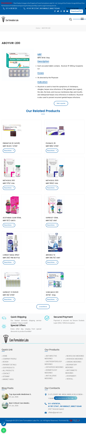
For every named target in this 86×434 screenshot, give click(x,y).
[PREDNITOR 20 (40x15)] (21, 130)
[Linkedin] (64, 11)
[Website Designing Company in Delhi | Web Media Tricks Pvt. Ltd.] (75, 420)
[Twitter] (58, 11)
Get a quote (61, 103)
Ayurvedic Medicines (75, 359)
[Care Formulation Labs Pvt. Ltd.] (10, 19)
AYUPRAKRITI (71, 376)
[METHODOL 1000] (64, 167)
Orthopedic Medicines (54, 367)
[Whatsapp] (3, 430)
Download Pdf (76, 11)
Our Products (8, 368)
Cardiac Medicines (74, 362)
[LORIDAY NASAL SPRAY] (21, 242)
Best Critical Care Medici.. (19, 403)
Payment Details (9, 365)
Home (38, 28)
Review (5, 362)
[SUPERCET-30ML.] (64, 205)
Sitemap (6, 376)
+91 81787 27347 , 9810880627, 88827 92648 (43, 8)
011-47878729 (11, 8)
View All (70, 379)
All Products (8, 370)
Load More (43, 307)
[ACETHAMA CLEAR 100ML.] (21, 205)
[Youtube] (67, 11)
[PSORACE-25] (64, 130)
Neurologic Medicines (75, 356)
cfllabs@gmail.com (55, 413)
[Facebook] (55, 11)
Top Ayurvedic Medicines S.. (20, 394)
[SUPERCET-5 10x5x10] (21, 279)
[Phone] (3, 423)
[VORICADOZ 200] (64, 279)
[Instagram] (61, 11)
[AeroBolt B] (64, 242)
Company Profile (10, 359)
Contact (6, 373)
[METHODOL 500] (21, 167)
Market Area (8, 379)
